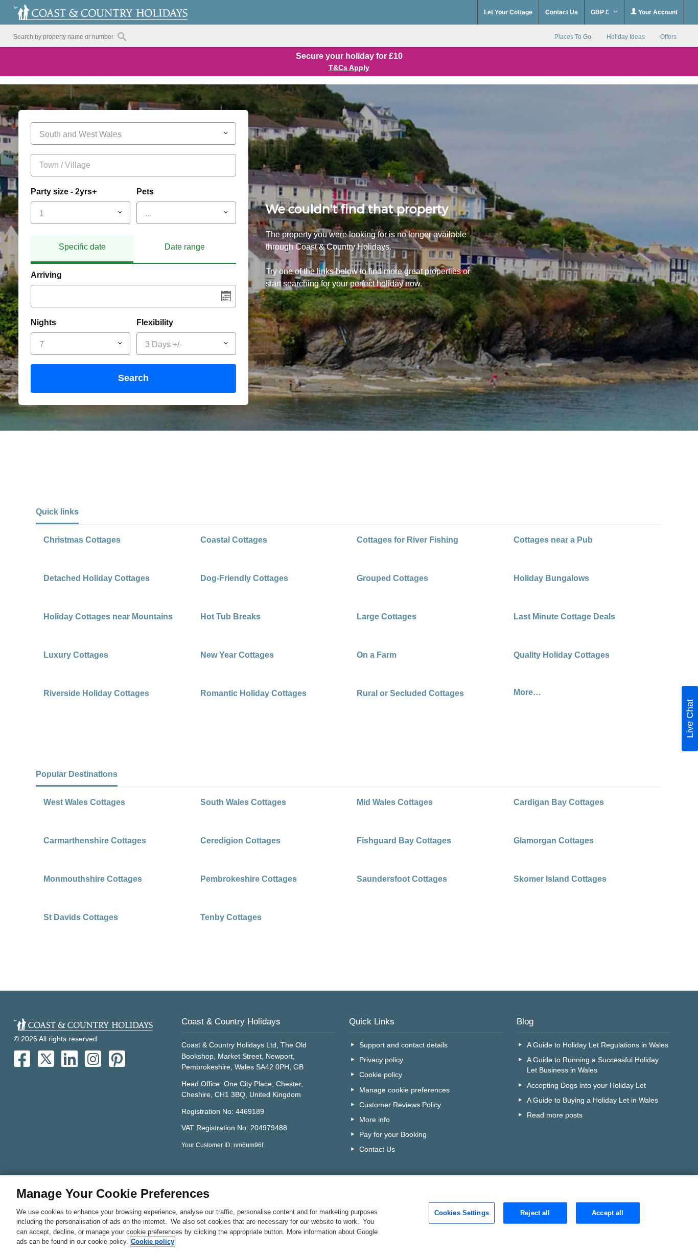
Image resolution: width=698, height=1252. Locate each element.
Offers (668, 36)
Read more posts (555, 1115)
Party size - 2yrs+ (64, 191)
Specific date (82, 246)
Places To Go (572, 36)
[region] (349, 1213)
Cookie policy (380, 1074)
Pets (145, 191)
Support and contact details (403, 1045)
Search (133, 378)
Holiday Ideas (626, 36)
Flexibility (154, 322)
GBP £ (601, 12)
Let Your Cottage (508, 12)
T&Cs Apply (349, 67)
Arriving (46, 275)
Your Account (657, 12)
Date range (185, 246)
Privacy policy (381, 1060)
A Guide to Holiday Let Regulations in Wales (597, 1045)
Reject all (535, 1213)
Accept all (607, 1213)
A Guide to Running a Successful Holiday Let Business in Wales (593, 1065)
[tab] (82, 249)
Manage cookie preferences (404, 1090)
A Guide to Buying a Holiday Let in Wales (592, 1100)
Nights (43, 322)
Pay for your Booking (393, 1134)
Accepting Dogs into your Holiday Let (586, 1085)
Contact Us (561, 12)
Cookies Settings (461, 1213)
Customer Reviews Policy (400, 1105)
